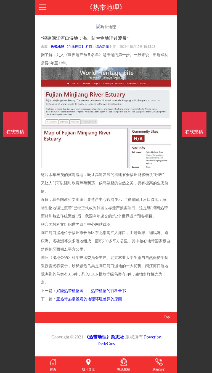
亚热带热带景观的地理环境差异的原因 (89, 299)
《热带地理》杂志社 (104, 337)
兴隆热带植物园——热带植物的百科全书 (91, 291)
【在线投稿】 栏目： (80, 47)
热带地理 (57, 47)
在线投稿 (194, 131)
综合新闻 (102, 47)
